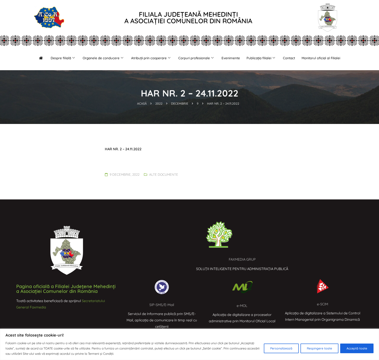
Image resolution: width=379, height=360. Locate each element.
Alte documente (163, 174)
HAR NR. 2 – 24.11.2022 (123, 149)
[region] (189, 344)
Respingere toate (319, 348)
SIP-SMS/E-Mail (161, 305)
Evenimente (231, 58)
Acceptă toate (357, 348)
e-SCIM (322, 304)
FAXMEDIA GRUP (242, 259)
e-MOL (242, 305)
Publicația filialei (259, 58)
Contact (289, 58)
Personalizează (281, 348)
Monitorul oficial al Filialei (321, 58)
